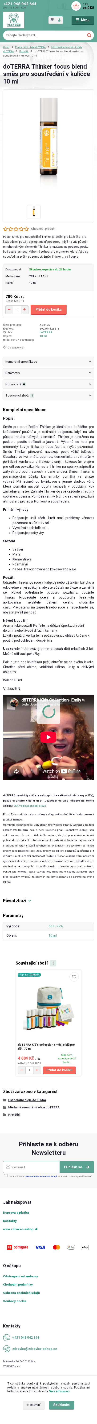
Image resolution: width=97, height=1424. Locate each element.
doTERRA (46, 332)
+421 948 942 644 (19, 4)
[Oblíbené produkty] (52, 19)
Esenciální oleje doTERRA (30, 47)
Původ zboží (14, 900)
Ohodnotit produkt (43, 228)
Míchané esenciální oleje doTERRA (34, 1107)
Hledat (89, 35)
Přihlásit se (73, 1167)
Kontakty (10, 1221)
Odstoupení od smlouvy (20, 1276)
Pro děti (23, 51)
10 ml (43, 336)
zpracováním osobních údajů (40, 1176)
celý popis (71, 256)
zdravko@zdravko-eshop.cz (34, 1349)
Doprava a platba (16, 1212)
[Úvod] (13, 20)
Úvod (6, 47)
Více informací (59, 1391)
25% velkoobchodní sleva (30, 805)
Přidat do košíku (49, 309)
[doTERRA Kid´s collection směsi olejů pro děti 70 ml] (48, 1006)
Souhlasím (61, 1405)
